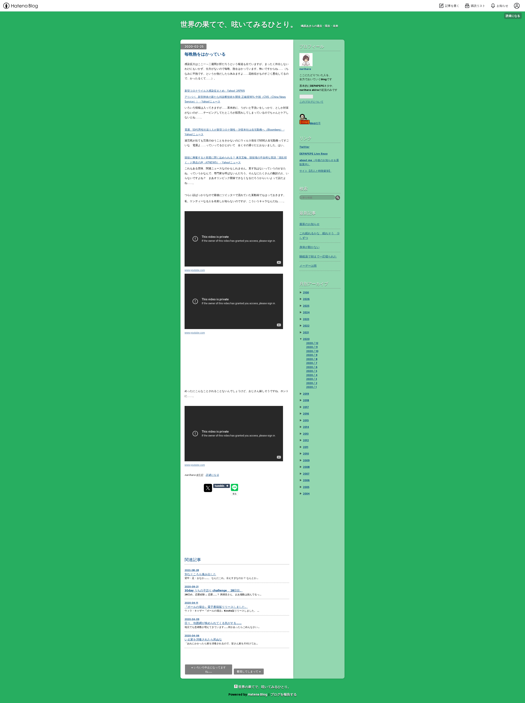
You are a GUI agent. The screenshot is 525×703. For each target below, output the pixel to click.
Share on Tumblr (221, 486)
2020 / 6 (311, 367)
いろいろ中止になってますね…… (208, 669)
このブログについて (311, 101)
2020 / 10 (312, 351)
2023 (306, 319)
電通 (195, 145)
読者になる (513, 15)
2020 (306, 339)
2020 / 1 (311, 387)
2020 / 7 (311, 363)
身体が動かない (309, 247)
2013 (306, 433)
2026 (306, 299)
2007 (306, 473)
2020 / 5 (311, 371)
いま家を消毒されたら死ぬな (203, 639)
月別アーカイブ (313, 283)
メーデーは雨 (308, 265)
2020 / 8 (311, 359)
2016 (306, 413)
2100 (306, 292)
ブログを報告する (283, 694)
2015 (306, 420)
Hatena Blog (257, 694)
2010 (306, 453)
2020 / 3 (311, 379)
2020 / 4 (311, 375)
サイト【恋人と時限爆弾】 (315, 170)
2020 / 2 (311, 383)
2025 (306, 305)
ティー (199, 201)
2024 (306, 312)
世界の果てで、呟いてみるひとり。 (238, 24)
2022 (306, 325)
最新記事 (307, 213)
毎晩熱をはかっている (205, 54)
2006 (306, 480)
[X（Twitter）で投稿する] (208, 488)
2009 (306, 460)
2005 (306, 487)
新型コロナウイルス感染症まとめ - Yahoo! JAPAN (215, 90)
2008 (306, 466)
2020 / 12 (312, 343)
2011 (305, 447)
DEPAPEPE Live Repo (313, 153)
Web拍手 (315, 123)
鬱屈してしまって (249, 671)
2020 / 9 (311, 355)
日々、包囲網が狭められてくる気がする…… (213, 623)
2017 (306, 407)
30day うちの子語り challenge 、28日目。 (214, 590)
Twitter (304, 146)
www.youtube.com (195, 270)
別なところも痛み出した (200, 574)
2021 (306, 332)
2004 (306, 493)
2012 (306, 440)
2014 (306, 426)
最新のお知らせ (309, 224)
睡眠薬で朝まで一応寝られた (318, 256)
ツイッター (228, 195)
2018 (306, 400)
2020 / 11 (312, 347)
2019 (306, 393)
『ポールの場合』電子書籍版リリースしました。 (216, 606)
